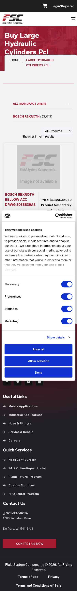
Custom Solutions (21, 485)
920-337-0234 (16, 513)
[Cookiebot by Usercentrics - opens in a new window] (55, 215)
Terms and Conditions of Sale (38, 585)
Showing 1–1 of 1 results (38, 136)
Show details (56, 337)
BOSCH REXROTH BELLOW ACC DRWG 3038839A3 (20, 199)
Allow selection (38, 361)
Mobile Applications (23, 406)
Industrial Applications (25, 414)
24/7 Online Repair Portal (27, 468)
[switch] (63, 296)
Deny (38, 372)
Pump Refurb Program (25, 476)
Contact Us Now (29, 543)
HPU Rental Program (23, 494)
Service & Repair (20, 432)
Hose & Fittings (19, 423)
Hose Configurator (22, 459)
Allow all (38, 349)
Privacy (53, 577)
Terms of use (28, 577)
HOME (15, 60)
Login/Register (62, 6)
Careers (14, 440)
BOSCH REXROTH (32, 116)
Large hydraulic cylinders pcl (40, 62)
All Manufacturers (30, 104)
